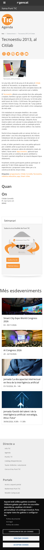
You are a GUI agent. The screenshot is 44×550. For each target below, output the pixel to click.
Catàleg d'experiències (13, 461)
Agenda (7, 453)
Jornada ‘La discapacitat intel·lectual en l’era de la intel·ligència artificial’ (21, 381)
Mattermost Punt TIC (12, 489)
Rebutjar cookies (21, 538)
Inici (3, 34)
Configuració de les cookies (21, 531)
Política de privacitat (13, 519)
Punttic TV (8, 457)
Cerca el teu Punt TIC (13, 469)
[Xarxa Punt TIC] (8, 19)
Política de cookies (12, 525)
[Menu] (4, 3)
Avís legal (9, 522)
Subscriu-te (12, 260)
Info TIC (7, 448)
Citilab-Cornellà (26, 174)
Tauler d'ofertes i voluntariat (15, 465)
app (18, 176)
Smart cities (25, 176)
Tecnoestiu (7, 94)
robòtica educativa (9, 176)
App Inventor (22, 151)
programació (15, 174)
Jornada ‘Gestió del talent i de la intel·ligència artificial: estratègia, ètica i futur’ (20, 414)
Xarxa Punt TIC (9, 8)
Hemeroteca (13, 266)
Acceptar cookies (21, 545)
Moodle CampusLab (12, 493)
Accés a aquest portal (13, 484)
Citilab (37, 83)
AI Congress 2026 (12, 350)
